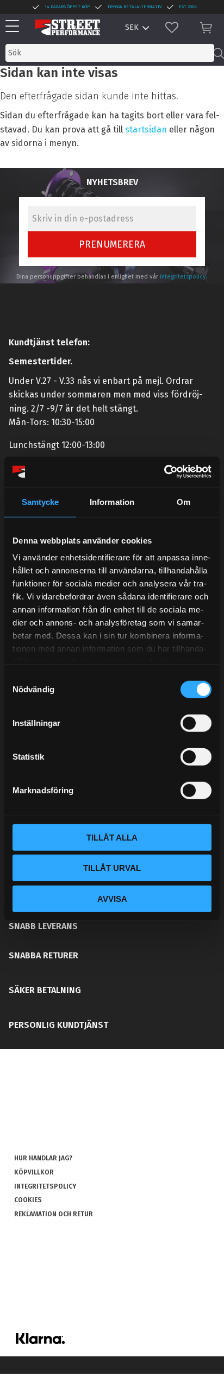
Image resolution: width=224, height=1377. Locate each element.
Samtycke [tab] (40, 501)
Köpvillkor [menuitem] (34, 1172)
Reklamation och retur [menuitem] (53, 1214)
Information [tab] (112, 501)
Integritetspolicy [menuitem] (45, 1186)
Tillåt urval (112, 868)
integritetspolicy (183, 276)
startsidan (146, 129)
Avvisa (112, 898)
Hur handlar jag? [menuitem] (43, 1158)
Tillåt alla (112, 837)
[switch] (196, 722)
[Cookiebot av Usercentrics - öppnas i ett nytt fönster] (163, 472)
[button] (14, 26)
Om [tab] (183, 501)
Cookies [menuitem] (28, 1200)
